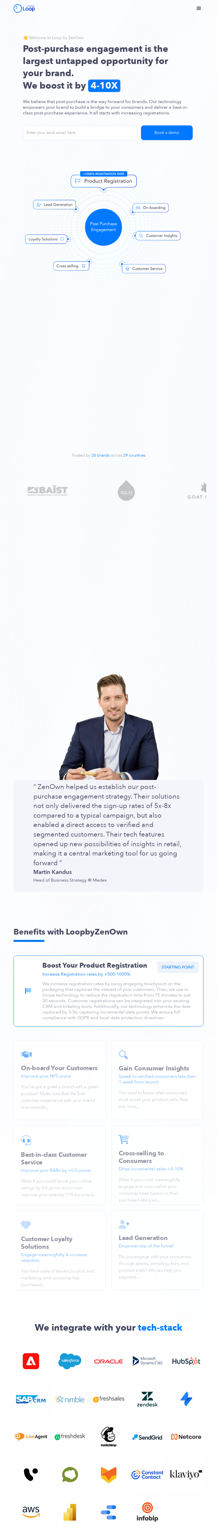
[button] (201, 8)
